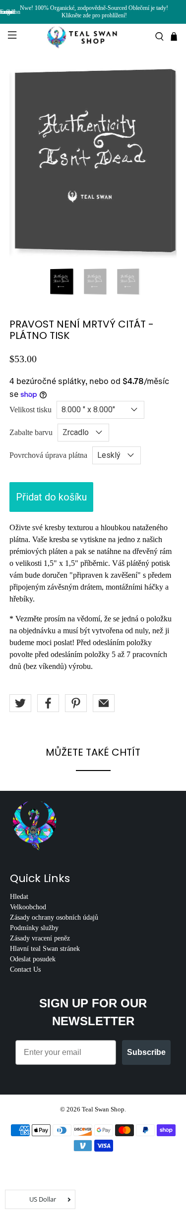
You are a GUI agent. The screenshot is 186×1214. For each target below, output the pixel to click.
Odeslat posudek (33, 959)
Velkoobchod (28, 907)
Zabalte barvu (31, 432)
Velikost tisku (30, 409)
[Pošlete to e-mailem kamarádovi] (104, 703)
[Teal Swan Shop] (93, 36)
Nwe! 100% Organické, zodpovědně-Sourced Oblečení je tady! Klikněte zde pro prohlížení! (94, 11)
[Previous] (25, 164)
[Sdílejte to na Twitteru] (20, 703)
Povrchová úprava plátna (48, 455)
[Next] (161, 164)
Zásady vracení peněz (40, 938)
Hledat (19, 896)
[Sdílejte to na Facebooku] (48, 703)
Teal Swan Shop (103, 1109)
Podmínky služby (34, 928)
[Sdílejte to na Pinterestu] (76, 703)
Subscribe (146, 1052)
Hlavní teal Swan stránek (45, 948)
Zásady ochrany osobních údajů (54, 917)
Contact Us (25, 969)
